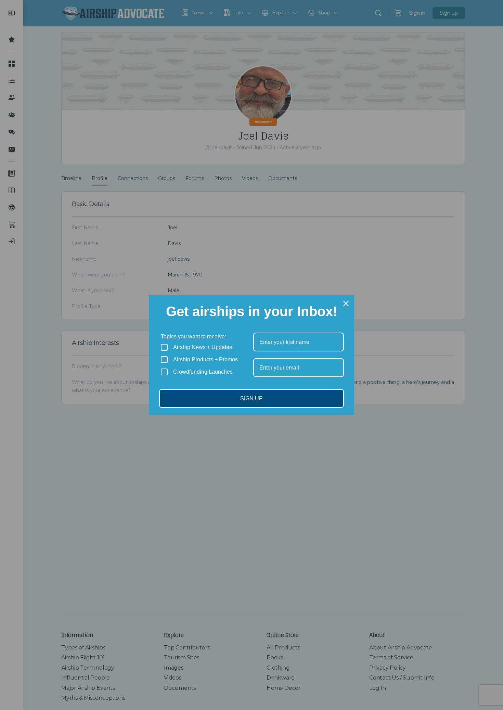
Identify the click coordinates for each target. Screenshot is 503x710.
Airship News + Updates (202, 347)
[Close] (346, 303)
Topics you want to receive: (193, 336)
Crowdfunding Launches (203, 372)
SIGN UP (251, 398)
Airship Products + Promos (205, 359)
